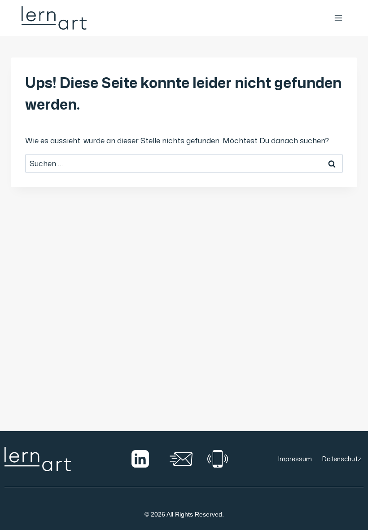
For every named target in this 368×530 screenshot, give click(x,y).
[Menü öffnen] (338, 18)
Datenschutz (341, 459)
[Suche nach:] (184, 163)
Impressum (295, 459)
